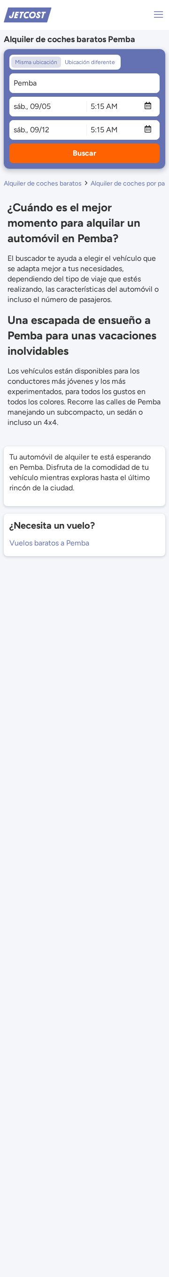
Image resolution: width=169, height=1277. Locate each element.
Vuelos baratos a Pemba (49, 542)
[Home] (28, 14)
